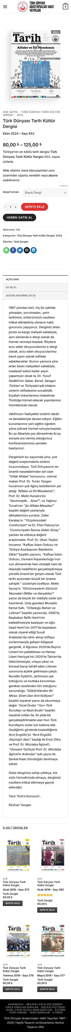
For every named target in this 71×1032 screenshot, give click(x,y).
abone (53, 175)
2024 (20, 115)
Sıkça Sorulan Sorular (22, 1007)
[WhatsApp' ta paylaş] (6, 250)
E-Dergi (58, 1012)
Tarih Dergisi (21, 241)
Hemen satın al (20, 217)
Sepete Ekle (34, 207)
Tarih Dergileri (40, 1012)
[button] (5, 6)
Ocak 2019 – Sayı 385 (50, 889)
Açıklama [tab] (12, 279)
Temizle (63, 185)
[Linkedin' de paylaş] (33, 250)
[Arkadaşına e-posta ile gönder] (27, 250)
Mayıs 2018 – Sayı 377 (51, 975)
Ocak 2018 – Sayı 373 (16, 889)
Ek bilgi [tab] (11, 287)
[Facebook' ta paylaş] (13, 250)
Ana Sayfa (10, 111)
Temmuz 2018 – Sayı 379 (18, 975)
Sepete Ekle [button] (12, 903)
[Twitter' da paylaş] (20, 250)
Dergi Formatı (11, 192)
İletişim (60, 1009)
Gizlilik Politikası (53, 1007)
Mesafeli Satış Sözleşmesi (44, 1004)
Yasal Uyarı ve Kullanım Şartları (29, 1009)
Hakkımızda (16, 1004)
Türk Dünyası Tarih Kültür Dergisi (36, 235)
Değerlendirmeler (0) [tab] (21, 295)
